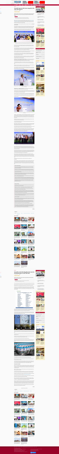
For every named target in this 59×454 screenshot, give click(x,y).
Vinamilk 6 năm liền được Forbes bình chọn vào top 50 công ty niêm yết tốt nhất (22, 18)
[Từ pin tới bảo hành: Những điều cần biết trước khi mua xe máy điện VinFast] (17, 249)
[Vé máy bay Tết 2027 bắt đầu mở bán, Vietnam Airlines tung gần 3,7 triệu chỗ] (31, 256)
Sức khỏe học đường (35, 5)
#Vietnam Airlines (18, 213)
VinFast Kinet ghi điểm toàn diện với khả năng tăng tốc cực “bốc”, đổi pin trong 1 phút (40, 22)
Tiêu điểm (19, 5)
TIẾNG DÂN (37, 54)
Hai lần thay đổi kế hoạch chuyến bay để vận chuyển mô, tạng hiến (24, 244)
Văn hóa (39, 5)
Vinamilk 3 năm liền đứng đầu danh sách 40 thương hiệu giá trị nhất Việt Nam (21, 17)
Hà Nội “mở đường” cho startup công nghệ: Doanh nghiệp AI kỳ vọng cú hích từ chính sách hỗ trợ (38, 72)
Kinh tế (42, 5)
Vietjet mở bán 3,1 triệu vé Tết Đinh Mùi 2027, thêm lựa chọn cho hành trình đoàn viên (31, 222)
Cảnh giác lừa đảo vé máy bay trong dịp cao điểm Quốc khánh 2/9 (24, 237)
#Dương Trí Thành (32, 213)
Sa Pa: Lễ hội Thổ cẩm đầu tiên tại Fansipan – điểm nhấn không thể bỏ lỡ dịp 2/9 (24, 259)
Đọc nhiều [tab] (40, 270)
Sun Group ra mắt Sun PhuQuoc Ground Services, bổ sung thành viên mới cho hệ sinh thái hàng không (40, 25)
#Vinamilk (22, 213)
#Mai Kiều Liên (18, 214)
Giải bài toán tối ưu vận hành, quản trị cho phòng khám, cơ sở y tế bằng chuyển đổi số (38, 78)
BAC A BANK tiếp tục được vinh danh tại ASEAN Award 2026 (17, 229)
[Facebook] (1, 10)
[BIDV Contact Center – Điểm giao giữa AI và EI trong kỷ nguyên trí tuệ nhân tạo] (31, 249)
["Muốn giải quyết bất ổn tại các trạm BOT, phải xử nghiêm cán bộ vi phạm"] (40, 86)
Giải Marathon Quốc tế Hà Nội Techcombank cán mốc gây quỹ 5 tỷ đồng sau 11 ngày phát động (31, 237)
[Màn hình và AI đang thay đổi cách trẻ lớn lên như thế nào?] (17, 256)
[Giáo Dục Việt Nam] (17, 2)
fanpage (33, 453)
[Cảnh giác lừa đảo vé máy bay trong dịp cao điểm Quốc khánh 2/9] (24, 234)
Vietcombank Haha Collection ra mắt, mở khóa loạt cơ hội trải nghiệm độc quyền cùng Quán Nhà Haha (24, 252)
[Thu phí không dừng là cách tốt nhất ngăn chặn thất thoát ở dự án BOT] (38, 91)
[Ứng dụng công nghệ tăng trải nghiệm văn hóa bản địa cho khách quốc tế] (42, 68)
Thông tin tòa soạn (19, 0)
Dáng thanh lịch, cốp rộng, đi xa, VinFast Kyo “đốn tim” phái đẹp (40, 19)
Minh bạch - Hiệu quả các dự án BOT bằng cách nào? (40, 83)
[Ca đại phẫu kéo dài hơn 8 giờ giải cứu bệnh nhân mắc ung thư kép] (24, 219)
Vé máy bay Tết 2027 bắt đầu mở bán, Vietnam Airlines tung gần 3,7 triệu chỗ (31, 259)
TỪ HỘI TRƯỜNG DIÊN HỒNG (38, 52)
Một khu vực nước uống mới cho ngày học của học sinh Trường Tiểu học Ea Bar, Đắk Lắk (31, 244)
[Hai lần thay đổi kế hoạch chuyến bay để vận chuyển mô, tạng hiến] (24, 241)
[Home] (1, 8)
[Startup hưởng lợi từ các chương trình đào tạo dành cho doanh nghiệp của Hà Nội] (40, 64)
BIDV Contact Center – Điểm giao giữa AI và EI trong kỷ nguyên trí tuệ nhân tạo (31, 252)
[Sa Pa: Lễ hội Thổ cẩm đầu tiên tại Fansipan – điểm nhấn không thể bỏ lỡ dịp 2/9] (24, 256)
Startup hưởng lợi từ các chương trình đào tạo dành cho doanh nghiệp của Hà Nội (40, 65)
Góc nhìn (22, 5)
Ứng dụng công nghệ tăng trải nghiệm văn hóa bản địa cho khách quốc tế (42, 71)
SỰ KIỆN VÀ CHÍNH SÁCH (38, 56)
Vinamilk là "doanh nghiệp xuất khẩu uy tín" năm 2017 (19, 281)
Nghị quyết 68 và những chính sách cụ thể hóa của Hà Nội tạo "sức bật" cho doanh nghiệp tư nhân (17, 237)
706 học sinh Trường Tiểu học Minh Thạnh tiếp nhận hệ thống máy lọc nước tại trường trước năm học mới (24, 266)
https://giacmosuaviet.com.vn (27, 374)
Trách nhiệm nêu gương (27, 5)
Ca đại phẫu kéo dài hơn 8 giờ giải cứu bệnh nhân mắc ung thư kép (24, 222)
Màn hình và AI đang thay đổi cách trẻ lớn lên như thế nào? (17, 259)
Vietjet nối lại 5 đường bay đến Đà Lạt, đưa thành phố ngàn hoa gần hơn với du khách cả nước (17, 266)
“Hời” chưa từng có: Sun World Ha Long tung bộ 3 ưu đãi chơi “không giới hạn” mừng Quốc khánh (31, 230)
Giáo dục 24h (17, 5)
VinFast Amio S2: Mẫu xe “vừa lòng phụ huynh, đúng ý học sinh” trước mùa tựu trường (40, 14)
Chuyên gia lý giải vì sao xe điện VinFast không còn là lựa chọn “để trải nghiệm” (41, 17)
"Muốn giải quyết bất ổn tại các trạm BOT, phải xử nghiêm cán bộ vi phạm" (40, 88)
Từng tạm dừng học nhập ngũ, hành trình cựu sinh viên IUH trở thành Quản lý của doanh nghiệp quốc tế (42, 79)
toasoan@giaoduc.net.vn (43, 0)
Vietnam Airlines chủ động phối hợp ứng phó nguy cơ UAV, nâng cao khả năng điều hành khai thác (17, 222)
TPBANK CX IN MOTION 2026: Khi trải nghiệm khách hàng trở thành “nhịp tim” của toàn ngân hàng (17, 245)
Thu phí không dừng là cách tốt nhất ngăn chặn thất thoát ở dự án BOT (38, 94)
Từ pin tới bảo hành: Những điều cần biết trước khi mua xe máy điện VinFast (17, 252)
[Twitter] (1, 11)
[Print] (1, 13)
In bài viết (16, 389)
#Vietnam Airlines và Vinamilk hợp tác (26, 213)
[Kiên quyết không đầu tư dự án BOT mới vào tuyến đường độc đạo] (42, 91)
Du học (31, 5)
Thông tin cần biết (38, 27)
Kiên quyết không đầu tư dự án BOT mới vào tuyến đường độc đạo (42, 94)
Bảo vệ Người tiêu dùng (39, 50)
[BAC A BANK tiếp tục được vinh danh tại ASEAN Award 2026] (17, 226)
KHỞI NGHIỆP (37, 58)
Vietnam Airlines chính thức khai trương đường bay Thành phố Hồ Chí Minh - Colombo (24, 230)
